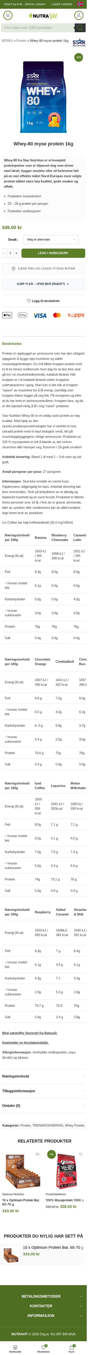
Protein (21, 40)
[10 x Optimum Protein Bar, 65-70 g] (22, 1169)
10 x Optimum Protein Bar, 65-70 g (53, 1247)
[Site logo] (43, 15)
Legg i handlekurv (53, 253)
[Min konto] (79, 15)
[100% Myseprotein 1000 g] (66, 1169)
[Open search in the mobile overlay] (43, 27)
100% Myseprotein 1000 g (65, 1200)
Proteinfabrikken (56, 1194)
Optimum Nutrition (13, 1194)
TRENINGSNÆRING (47, 1125)
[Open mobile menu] (8, 15)
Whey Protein (74, 1125)
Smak (12, 239)
